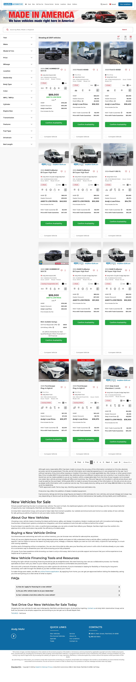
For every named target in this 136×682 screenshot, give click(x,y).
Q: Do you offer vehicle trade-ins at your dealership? (34, 591)
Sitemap (44, 667)
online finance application (49, 571)
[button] (67, 52)
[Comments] (65, 88)
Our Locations (125, 4)
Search (124, 29)
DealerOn (38, 667)
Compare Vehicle (50, 137)
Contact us (91, 608)
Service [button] (57, 4)
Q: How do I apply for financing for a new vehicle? (34, 587)
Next (108, 462)
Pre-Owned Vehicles (57, 636)
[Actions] (65, 70)
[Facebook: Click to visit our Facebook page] (14, 636)
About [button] (69, 4)
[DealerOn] (16, 667)
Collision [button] (74, 4)
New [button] (33, 4)
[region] (54, 110)
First (78, 462)
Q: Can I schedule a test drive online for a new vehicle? (35, 595)
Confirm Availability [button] (53, 123)
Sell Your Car (39, 4)
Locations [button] (63, 4)
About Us (72, 636)
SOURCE (15, 613)
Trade (52, 641)
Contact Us (73, 641)
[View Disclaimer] (59, 88)
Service (72, 634)
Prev (86, 462)
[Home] (26, 4)
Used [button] (29, 4)
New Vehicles (55, 634)
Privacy (50, 667)
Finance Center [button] (49, 4)
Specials (53, 639)
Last (116, 462)
